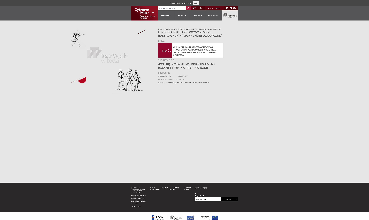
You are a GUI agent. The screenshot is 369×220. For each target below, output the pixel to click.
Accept (196, 3)
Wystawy (197, 15)
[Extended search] (193, 8)
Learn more (187, 3)
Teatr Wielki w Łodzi (230, 15)
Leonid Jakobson (183, 76)
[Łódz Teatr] (145, 13)
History (181, 15)
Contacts (187, 189)
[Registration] (231, 8)
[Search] (188, 8)
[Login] (227, 8)
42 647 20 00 (139, 190)
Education (213, 15)
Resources (164, 188)
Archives (165, 15)
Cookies (172, 189)
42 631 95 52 (137, 192)
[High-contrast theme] (200, 8)
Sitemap (153, 188)
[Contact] (234, 8)
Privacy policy (155, 189)
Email (199, 194)
